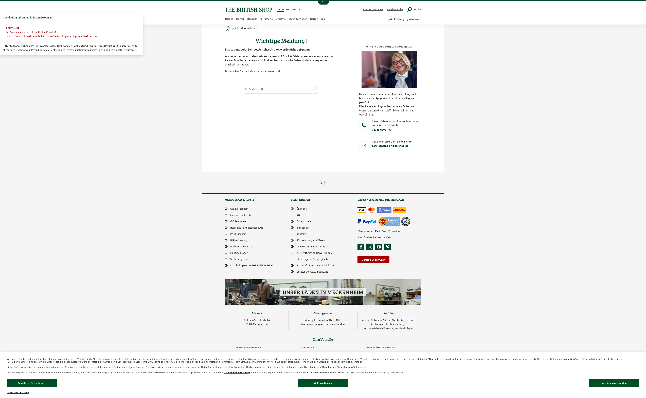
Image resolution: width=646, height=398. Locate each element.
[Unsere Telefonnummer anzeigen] (323, 3)
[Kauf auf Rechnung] (384, 210)
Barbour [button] (252, 18)
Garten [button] (314, 18)
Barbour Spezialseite (242, 246)
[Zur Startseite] (227, 28)
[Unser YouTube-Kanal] (379, 247)
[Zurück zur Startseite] (248, 9)
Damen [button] (229, 18)
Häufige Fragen (239, 252)
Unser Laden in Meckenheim (323, 292)
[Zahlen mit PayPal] (367, 221)
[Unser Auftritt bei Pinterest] (387, 247)
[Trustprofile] (389, 221)
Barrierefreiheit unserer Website (315, 265)
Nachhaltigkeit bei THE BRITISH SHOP (251, 265)
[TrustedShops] (405, 221)
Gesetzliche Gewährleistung (312, 271)
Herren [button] (240, 18)
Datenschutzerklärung (237, 372)
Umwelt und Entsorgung (310, 246)
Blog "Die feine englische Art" (247, 227)
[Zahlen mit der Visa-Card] (361, 210)
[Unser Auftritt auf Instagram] (370, 247)
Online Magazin (239, 208)
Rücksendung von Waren (310, 240)
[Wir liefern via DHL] (399, 210)
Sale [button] (323, 18)
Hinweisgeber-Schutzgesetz (312, 259)
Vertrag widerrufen (373, 259)
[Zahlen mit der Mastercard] (371, 210)
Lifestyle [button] (281, 18)
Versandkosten (395, 230)
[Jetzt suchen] (314, 88)
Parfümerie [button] (266, 18)
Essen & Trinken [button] (298, 18)
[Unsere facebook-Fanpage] (361, 247)
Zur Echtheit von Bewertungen (314, 252)
